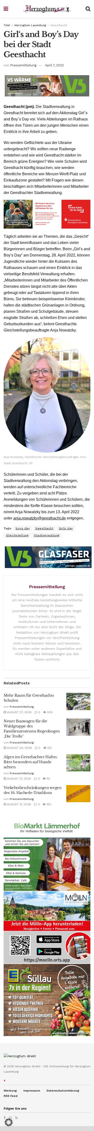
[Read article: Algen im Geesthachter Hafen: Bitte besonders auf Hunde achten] (78, 763)
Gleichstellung (17, 535)
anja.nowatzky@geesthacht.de (39, 518)
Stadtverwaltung (47, 535)
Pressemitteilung (23, 65)
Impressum (31, 1090)
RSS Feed (11, 1096)
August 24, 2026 (19, 748)
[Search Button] (88, 9)
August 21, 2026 (18, 778)
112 (48, 778)
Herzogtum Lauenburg (30, 25)
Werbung (10, 1090)
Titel (7, 25)
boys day (23, 528)
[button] (8, 1122)
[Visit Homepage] (47, 9)
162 (48, 804)
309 (49, 712)
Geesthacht (58, 25)
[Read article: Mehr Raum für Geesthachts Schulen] (78, 701)
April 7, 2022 (54, 65)
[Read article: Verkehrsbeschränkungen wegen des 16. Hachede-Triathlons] (78, 793)
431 (49, 748)
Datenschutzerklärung (63, 1090)
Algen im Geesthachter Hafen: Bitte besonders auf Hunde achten (30, 762)
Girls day (66, 528)
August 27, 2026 (19, 712)
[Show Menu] (6, 9)
